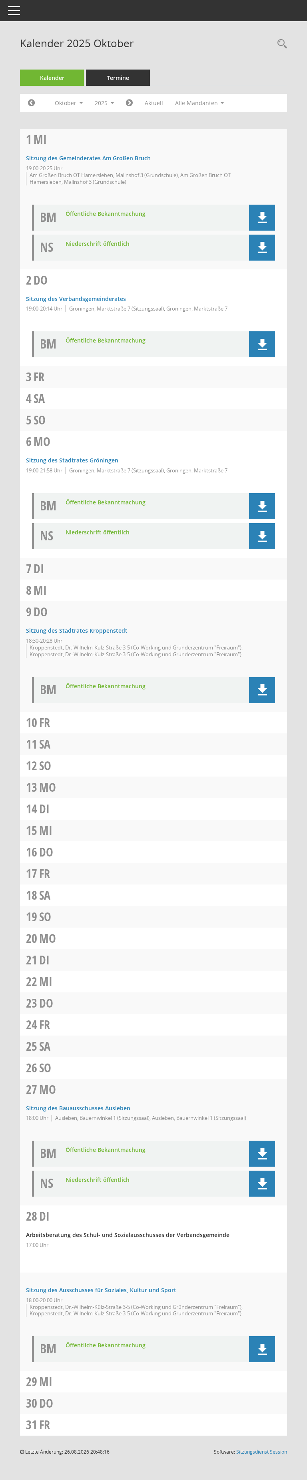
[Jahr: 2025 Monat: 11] (129, 103)
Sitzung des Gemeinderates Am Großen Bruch (88, 158)
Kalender (52, 78)
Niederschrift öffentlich (98, 244)
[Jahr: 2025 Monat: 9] (31, 103)
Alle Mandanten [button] (197, 103)
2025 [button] (102, 103)
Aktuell (154, 103)
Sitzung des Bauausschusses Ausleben (78, 1108)
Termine (118, 78)
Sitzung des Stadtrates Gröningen (72, 460)
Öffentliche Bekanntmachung (106, 214)
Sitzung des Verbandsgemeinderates (76, 299)
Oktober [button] (66, 103)
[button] (262, 218)
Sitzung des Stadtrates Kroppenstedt (77, 630)
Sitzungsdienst (261, 1451)
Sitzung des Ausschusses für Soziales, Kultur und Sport (101, 1290)
